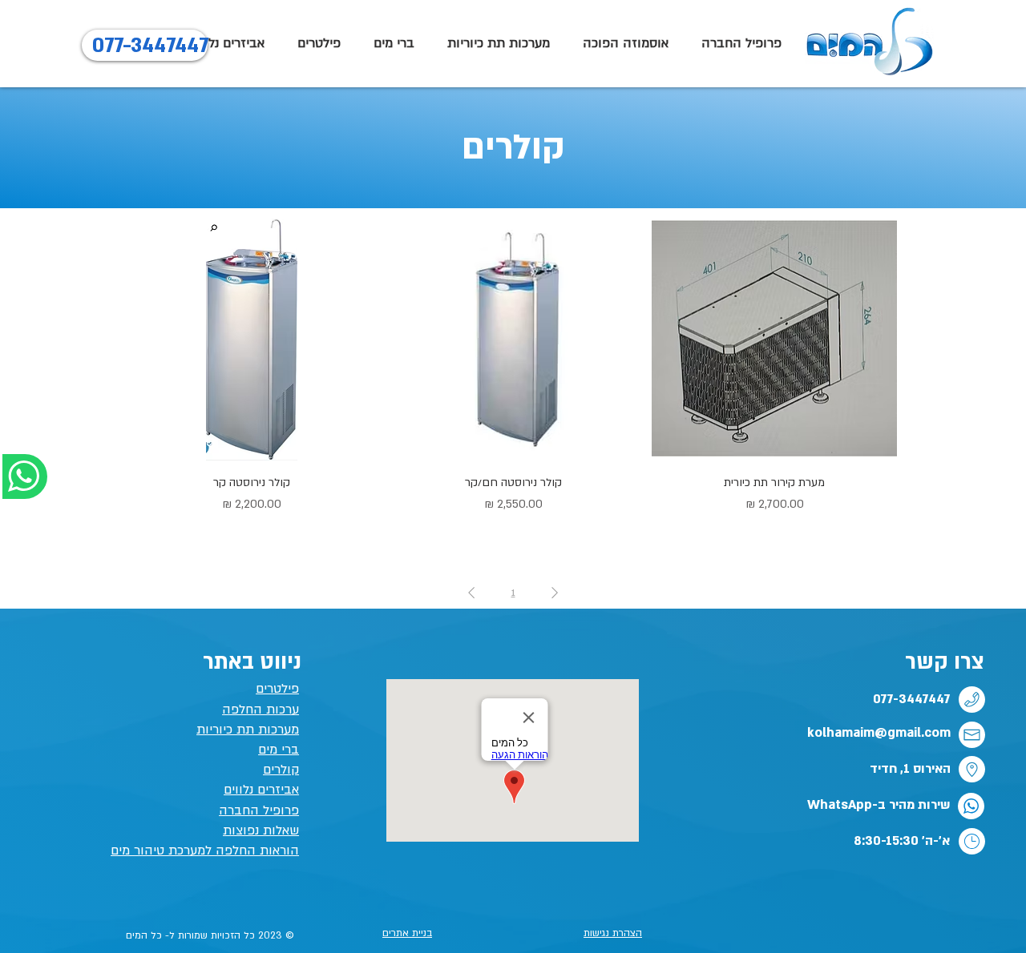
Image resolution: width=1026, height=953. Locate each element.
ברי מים (278, 749)
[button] (393, 43)
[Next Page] (471, 593)
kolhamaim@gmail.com (879, 733)
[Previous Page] (554, 593)
